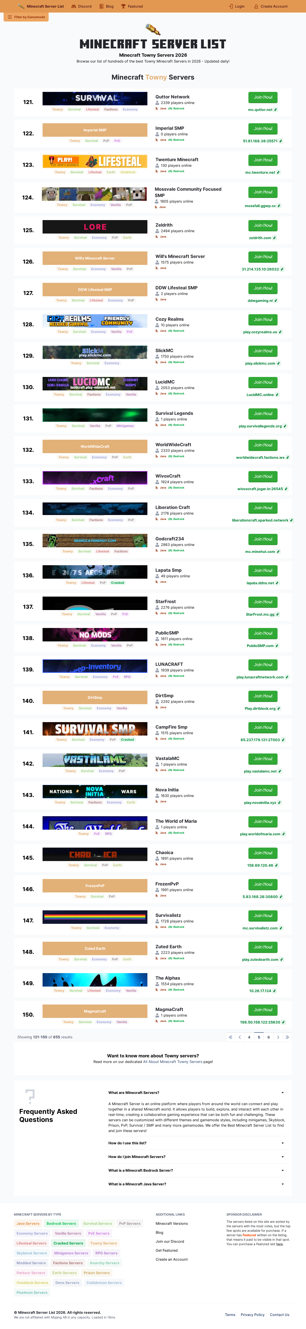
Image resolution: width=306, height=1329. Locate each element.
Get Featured (167, 1250)
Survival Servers (97, 1223)
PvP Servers (129, 1223)
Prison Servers (97, 1272)
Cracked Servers (68, 1243)
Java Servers (27, 1223)
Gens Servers (67, 1282)
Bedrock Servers (61, 1223)
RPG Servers (106, 1253)
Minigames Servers (71, 1253)
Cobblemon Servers (104, 1282)
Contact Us (279, 1314)
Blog (159, 1232)
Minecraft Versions (172, 1223)
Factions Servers (68, 1262)
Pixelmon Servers (31, 1292)
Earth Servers (64, 1272)
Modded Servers (31, 1262)
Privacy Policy (253, 1314)
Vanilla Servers (68, 1233)
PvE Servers (99, 1233)
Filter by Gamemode (29, 17)
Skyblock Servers (31, 1253)
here (279, 1244)
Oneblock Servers (32, 1282)
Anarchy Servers (104, 1262)
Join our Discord (170, 1241)
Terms (230, 1314)
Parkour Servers (30, 1272)
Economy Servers (32, 1233)
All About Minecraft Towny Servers (172, 1061)
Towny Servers (103, 1243)
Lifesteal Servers (31, 1243)
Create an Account (172, 1259)
